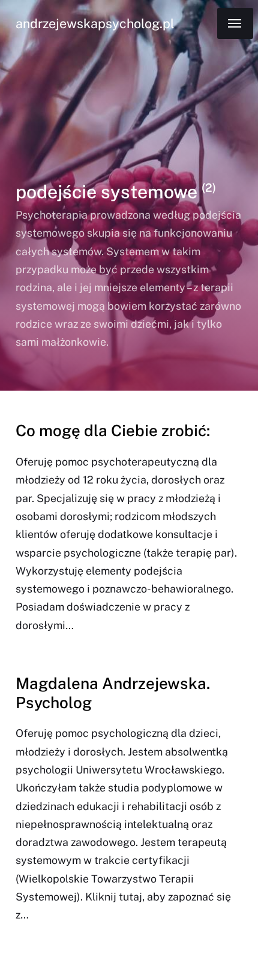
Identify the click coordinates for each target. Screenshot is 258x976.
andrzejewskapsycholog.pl (95, 23)
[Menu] (235, 23)
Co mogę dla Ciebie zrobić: (113, 430)
